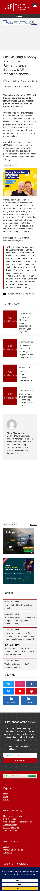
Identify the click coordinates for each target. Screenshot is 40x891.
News (5, 794)
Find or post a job (11, 827)
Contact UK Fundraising (14, 850)
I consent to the (18, 747)
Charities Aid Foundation (20, 86)
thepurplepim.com (15, 453)
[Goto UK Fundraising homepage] (19, 7)
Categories (19, 16)
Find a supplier (9, 819)
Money (30, 86)
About (6, 847)
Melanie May (13, 81)
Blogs (5, 797)
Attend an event (10, 830)
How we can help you (12, 816)
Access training (10, 825)
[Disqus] (20, 491)
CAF (5, 113)
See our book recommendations (17, 822)
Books (6, 799)
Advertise (33, 525)
